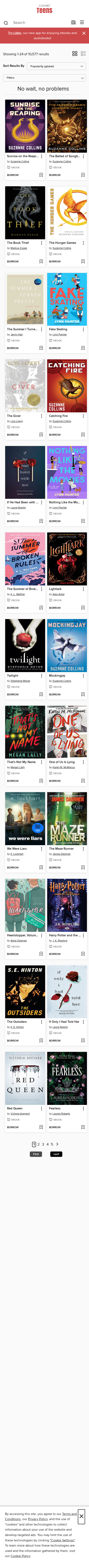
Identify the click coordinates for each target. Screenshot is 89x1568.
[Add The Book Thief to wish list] (41, 261)
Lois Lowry (17, 421)
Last (56, 1154)
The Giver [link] (14, 416)
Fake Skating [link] (58, 329)
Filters (10, 78)
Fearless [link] (54, 1108)
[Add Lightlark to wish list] (82, 608)
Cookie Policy (20, 1556)
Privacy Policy (38, 1519)
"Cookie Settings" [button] (62, 1540)
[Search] (6, 22)
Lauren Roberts (61, 1113)
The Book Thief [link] (18, 243)
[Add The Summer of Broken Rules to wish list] (41, 608)
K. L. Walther (18, 594)
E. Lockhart (17, 854)
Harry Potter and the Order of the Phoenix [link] (65, 935)
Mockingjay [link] (57, 676)
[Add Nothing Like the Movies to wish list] (82, 521)
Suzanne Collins (20, 161)
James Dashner (62, 854)
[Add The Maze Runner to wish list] (82, 868)
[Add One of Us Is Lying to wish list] (82, 781)
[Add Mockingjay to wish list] (82, 694)
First (36, 1154)
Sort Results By (13, 66)
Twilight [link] (12, 676)
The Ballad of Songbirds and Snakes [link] (65, 156)
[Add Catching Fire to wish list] (82, 435)
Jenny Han (17, 334)
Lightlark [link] (55, 589)
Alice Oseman (19, 940)
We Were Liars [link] (17, 849)
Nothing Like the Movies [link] (65, 502)
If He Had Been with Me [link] (23, 502)
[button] (74, 55)
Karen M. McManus (64, 767)
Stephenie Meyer (20, 681)
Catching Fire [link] (58, 416)
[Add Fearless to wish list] (82, 1127)
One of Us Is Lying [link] (62, 762)
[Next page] (57, 1144)
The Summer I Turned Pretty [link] (23, 329)
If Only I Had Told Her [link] (64, 1022)
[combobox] (36, 23)
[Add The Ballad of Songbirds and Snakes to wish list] (82, 175)
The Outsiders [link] (17, 1022)
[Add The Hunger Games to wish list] (82, 261)
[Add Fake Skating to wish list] (82, 348)
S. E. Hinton (17, 1027)
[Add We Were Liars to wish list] (41, 868)
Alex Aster (59, 594)
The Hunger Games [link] (62, 243)
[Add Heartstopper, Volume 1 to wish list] (41, 954)
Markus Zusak (19, 248)
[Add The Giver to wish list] (41, 435)
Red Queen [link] (15, 1108)
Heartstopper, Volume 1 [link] (23, 935)
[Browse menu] (82, 22)
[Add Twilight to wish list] (41, 694)
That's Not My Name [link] (21, 762)
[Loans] (73, 23)
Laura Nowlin (18, 507)
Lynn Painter (60, 334)
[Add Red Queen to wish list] (41, 1127)
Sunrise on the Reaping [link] (23, 156)
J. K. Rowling (60, 940)
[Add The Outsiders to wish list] (41, 1041)
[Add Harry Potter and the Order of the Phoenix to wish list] (82, 954)
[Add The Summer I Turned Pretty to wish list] (41, 348)
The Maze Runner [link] (61, 849)
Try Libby (14, 33)
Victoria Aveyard (20, 1113)
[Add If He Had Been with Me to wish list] (41, 521)
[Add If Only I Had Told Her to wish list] (82, 1041)
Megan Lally (18, 767)
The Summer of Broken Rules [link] (23, 589)
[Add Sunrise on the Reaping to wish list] (41, 175)
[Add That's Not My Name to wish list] (41, 781)
